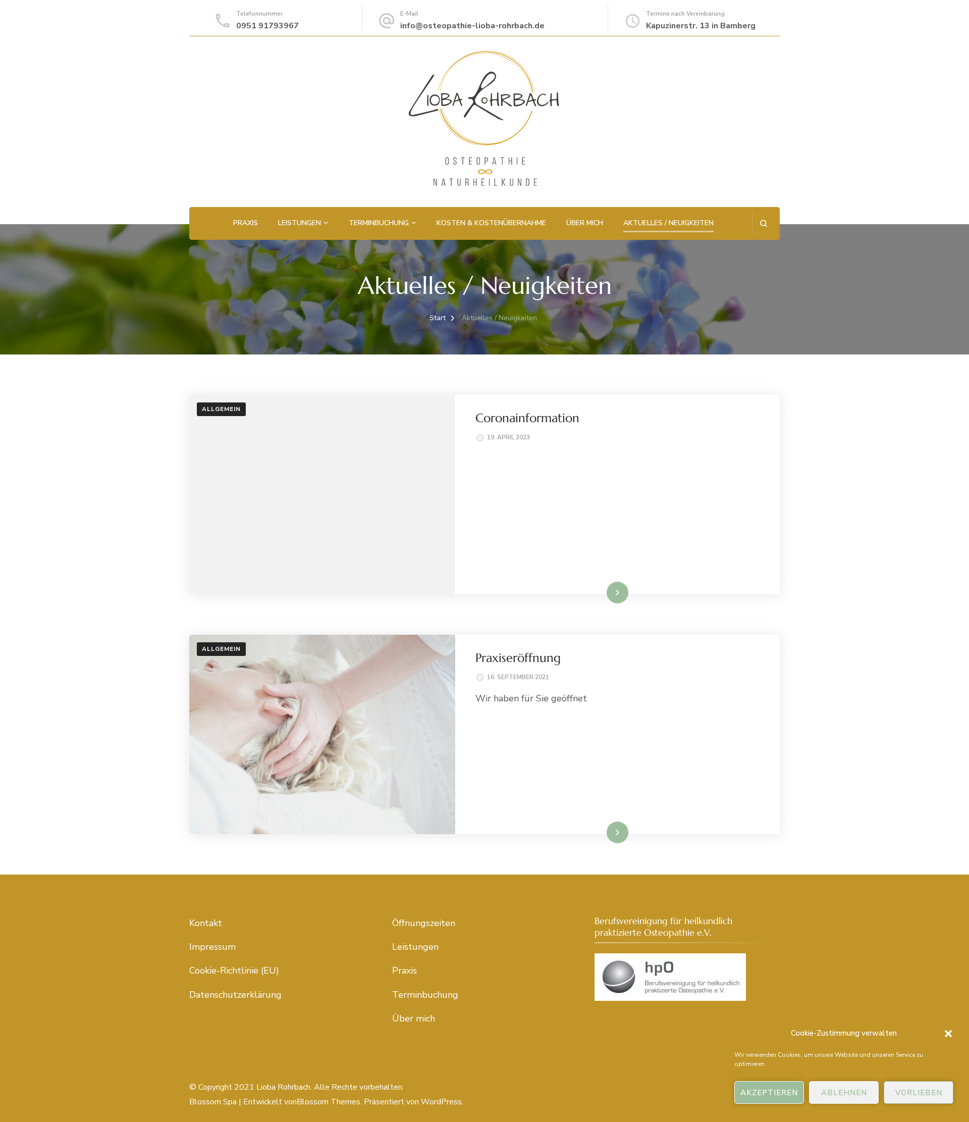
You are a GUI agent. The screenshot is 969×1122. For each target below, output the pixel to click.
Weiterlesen (600, 592)
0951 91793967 (267, 25)
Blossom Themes (328, 1101)
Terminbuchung (379, 223)
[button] (948, 1034)
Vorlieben (918, 1093)
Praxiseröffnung (518, 658)
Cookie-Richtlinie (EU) (234, 970)
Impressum (212, 947)
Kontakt (205, 923)
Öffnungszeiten (423, 923)
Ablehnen (844, 1093)
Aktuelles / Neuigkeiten (668, 223)
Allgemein (221, 409)
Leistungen (299, 223)
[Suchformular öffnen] (763, 223)
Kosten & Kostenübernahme (491, 223)
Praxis (245, 223)
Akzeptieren (769, 1093)
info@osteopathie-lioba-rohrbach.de (472, 25)
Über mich (584, 223)
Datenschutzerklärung (235, 995)
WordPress (441, 1101)
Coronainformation (527, 418)
